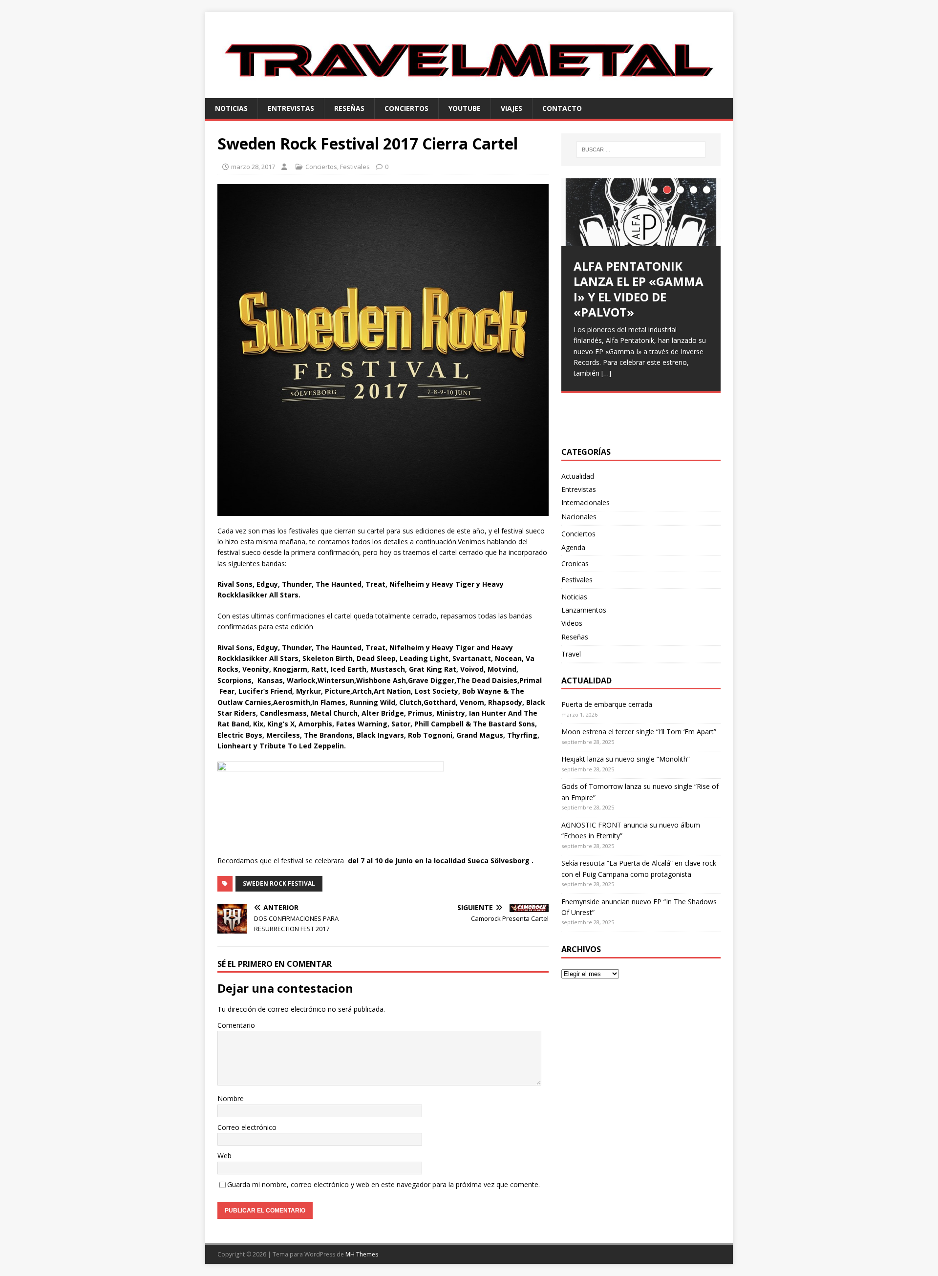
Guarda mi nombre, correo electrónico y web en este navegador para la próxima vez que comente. (383, 1184)
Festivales (355, 166)
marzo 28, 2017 (253, 166)
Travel (571, 654)
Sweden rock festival (279, 883)
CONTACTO (562, 108)
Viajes (511, 108)
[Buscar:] (641, 149)
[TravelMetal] (469, 92)
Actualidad (577, 476)
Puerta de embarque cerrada (606, 704)
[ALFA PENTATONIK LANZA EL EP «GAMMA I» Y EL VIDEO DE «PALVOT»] (641, 212)
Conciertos (406, 108)
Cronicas (575, 563)
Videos (571, 623)
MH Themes (361, 1254)
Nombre (230, 1098)
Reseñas (349, 108)
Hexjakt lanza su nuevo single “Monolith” (625, 759)
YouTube (464, 108)
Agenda (573, 547)
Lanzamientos (583, 610)
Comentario (236, 1025)
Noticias (231, 108)
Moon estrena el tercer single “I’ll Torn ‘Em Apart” (638, 731)
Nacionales (579, 516)
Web (224, 1155)
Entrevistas (291, 108)
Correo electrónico (247, 1127)
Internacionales (585, 502)
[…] (606, 373)
